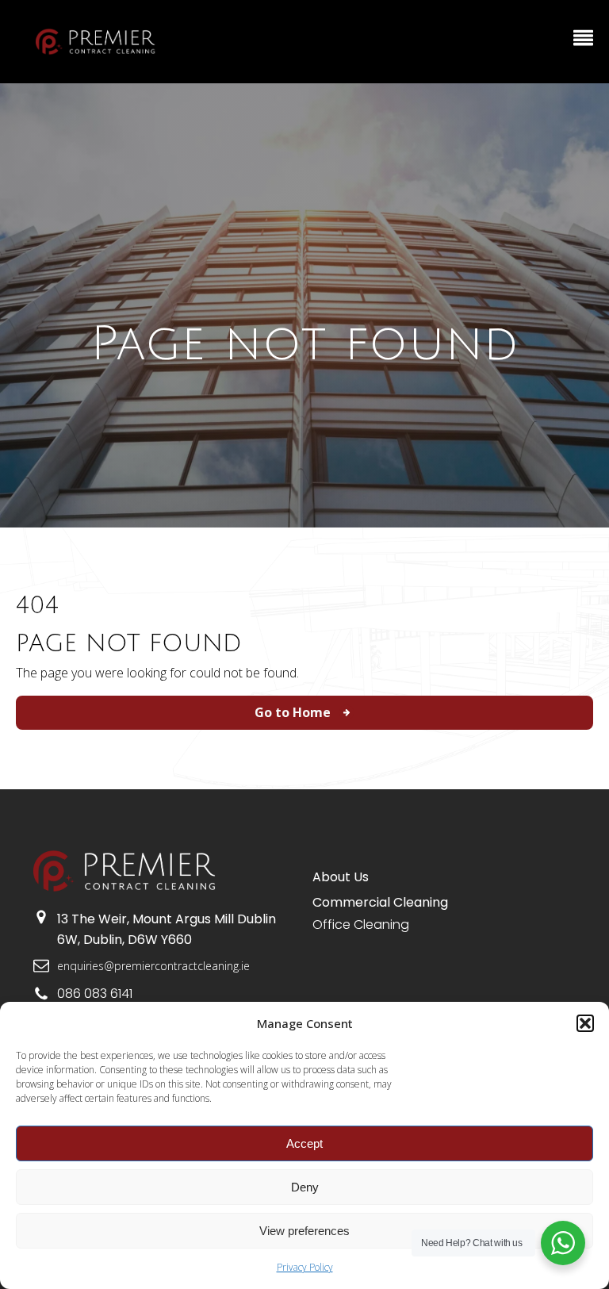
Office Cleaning (360, 924)
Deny (305, 1187)
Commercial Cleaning (380, 902)
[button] (585, 1023)
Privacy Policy (305, 1267)
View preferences (304, 1230)
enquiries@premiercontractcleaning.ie (153, 965)
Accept (304, 1143)
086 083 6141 (94, 993)
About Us (340, 877)
